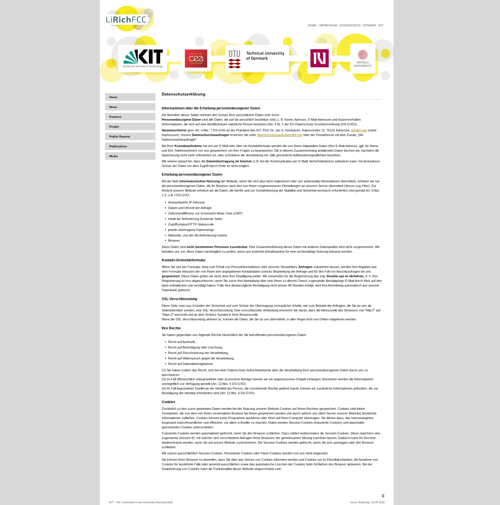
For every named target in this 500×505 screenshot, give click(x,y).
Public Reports (119, 136)
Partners (115, 116)
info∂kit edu (359, 130)
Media (113, 156)
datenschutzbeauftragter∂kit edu (279, 135)
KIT (381, 25)
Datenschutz (350, 25)
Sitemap (369, 25)
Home (312, 25)
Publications (118, 146)
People (114, 126)
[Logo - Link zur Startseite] (129, 32)
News (113, 107)
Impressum (328, 25)
